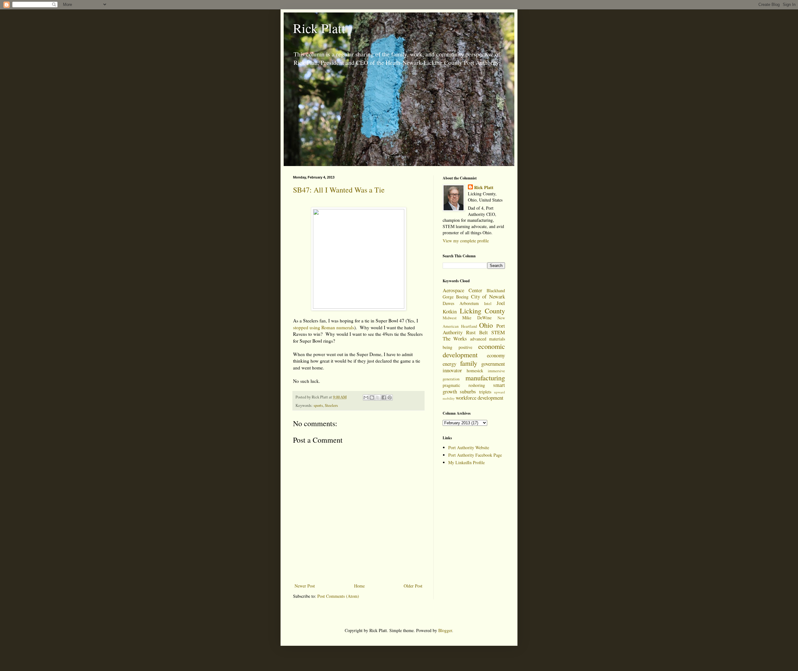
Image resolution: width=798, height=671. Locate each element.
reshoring (477, 385)
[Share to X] (378, 397)
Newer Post (305, 586)
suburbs (468, 391)
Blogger (445, 630)
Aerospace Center (462, 290)
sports (318, 405)
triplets (485, 392)
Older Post (413, 586)
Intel (488, 303)
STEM (498, 332)
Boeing (462, 297)
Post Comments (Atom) (338, 596)
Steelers (331, 405)
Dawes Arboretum (461, 303)
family (468, 363)
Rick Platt (319, 28)
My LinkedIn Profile (466, 462)
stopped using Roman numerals (323, 327)
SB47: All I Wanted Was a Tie (339, 190)
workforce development (479, 397)
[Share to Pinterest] (390, 397)
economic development (474, 350)
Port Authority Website (468, 447)
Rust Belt (477, 332)
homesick (475, 371)
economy (496, 355)
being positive (457, 347)
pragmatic (451, 385)
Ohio (486, 325)
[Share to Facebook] (384, 397)
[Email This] (366, 397)
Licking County (482, 310)
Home (359, 586)
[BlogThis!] (372, 397)
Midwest (450, 318)
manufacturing (485, 377)
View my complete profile (466, 241)
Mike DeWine (477, 318)
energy (449, 363)
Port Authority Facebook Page (475, 455)
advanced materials (487, 339)
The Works (455, 338)
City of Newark (488, 296)
